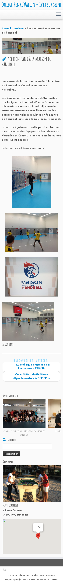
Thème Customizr (48, 580)
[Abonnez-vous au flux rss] (6, 570)
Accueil (6, 28)
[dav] (31, 182)
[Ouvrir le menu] (58, 14)
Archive (19, 28)
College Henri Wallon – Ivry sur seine (31, 4)
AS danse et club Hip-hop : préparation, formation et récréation (24, 433)
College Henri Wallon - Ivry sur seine (36, 576)
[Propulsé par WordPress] (19, 579)
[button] (38, 536)
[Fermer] (39, 527)
